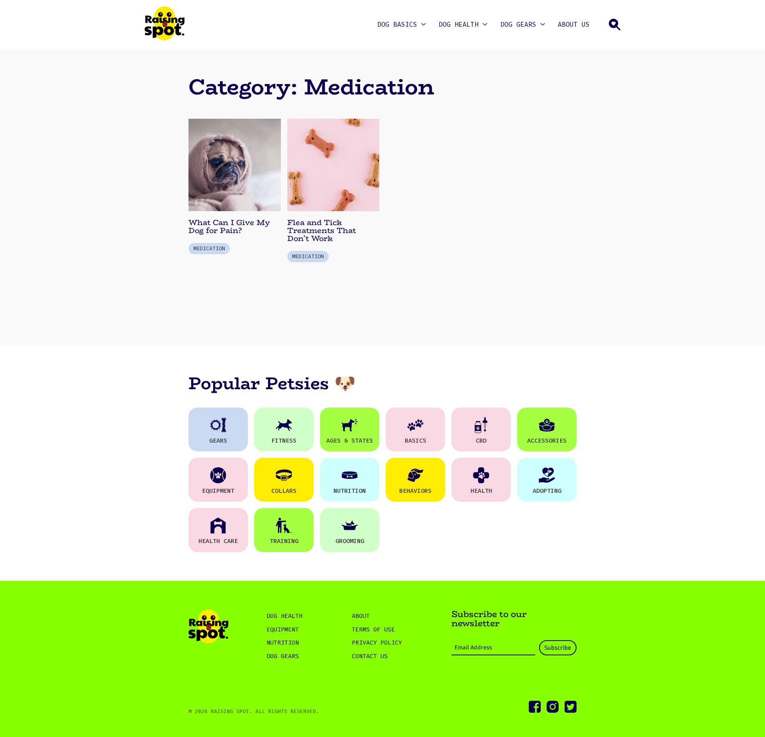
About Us (574, 24)
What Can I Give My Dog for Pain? (229, 226)
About (361, 616)
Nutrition (283, 643)
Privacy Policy (377, 643)
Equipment (283, 629)
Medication (209, 248)
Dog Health (459, 24)
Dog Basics (397, 24)
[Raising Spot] (208, 628)
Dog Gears (518, 24)
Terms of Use (373, 629)
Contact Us (370, 656)
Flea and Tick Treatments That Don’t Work (321, 230)
